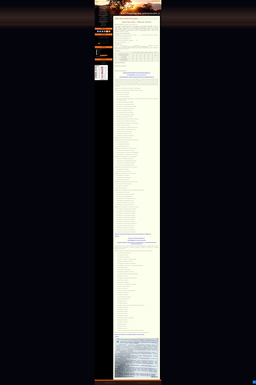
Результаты (98, 56)
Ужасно (98, 54)
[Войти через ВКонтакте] (100, 31)
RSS (159, 1)
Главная (149, 1)
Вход (157, 1)
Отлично (98, 50)
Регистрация (153, 1)
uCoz (148, 382)
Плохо (98, 53)
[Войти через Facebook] (102, 31)
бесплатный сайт (143, 382)
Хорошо (98, 51)
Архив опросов (102, 56)
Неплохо (98, 52)
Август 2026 (104, 36)
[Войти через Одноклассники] (109, 31)
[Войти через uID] (98, 31)
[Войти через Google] (107, 31)
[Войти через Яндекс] (105, 31)
